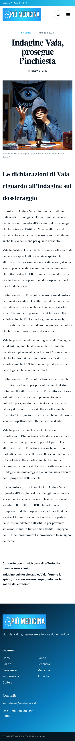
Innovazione (11, 676)
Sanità (42, 658)
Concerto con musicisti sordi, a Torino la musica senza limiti (31, 565)
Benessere (10, 670)
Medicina (44, 670)
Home (7, 658)
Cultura (8, 682)
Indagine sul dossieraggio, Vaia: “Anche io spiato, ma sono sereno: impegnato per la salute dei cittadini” (32, 579)
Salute (26, 32)
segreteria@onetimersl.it (19, 703)
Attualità (43, 676)
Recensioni (45, 664)
